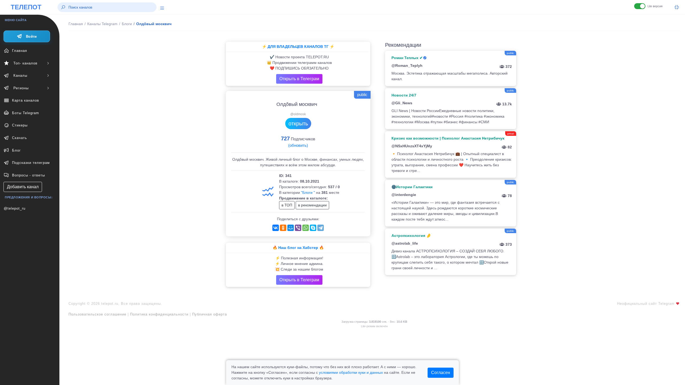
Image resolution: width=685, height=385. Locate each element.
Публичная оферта (209, 314)
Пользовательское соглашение (97, 314)
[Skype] (313, 228)
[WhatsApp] (305, 228)
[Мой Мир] (290, 228)
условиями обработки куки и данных (351, 372)
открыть (298, 123)
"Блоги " (308, 192)
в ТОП (286, 205)
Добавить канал (23, 186)
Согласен (440, 372)
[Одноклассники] (283, 228)
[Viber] (298, 228)
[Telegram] (320, 228)
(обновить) (298, 145)
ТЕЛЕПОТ (26, 7)
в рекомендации (312, 205)
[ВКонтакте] (275, 228)
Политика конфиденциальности (159, 314)
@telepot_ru (14, 208)
